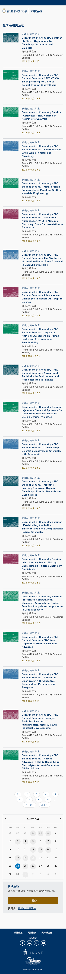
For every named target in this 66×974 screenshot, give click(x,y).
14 (48, 849)
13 (40, 849)
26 (10, 833)
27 (17, 833)
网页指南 (32, 932)
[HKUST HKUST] (14, 11)
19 (33, 857)
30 (40, 833)
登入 (34, 900)
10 (17, 849)
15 (56, 849)
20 (40, 857)
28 (25, 833)
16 (10, 857)
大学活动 (36, 11)
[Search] (60, 2)
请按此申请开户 (27, 908)
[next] (60, 819)
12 (33, 849)
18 (25, 857)
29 (33, 833)
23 (10, 866)
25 (25, 866)
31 (48, 833)
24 (17, 866)
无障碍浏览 (47, 932)
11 (25, 849)
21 (48, 857)
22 (56, 857)
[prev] (6, 819)
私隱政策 (18, 932)
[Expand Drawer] (48, 3)
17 (17, 857)
